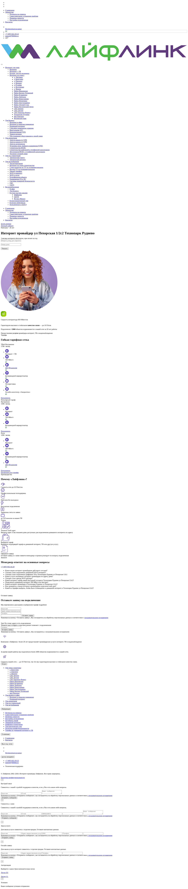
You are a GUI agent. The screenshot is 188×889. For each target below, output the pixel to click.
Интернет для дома (12, 67)
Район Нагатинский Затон (24, 107)
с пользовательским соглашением (99, 795)
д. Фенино (18, 83)
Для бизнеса (9, 120)
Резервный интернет (17, 126)
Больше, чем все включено (19, 73)
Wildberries (18, 195)
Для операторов (11, 138)
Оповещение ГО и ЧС (18, 179)
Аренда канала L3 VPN (18, 142)
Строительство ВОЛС (18, 148)
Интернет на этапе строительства (22, 165)
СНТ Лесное (18, 111)
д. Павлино (18, 81)
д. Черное (17, 89)
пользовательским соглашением (96, 618)
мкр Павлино (19, 116)
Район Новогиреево (21, 99)
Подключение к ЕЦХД (18, 205)
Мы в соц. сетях (7, 744)
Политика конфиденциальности (17, 728)
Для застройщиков (12, 161)
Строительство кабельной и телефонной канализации (30, 150)
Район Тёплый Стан (21, 105)
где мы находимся (8, 757)
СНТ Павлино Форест (22, 113)
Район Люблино (20, 97)
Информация (6, 709)
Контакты (9, 22)
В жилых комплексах (17, 203)
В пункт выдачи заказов (18, 193)
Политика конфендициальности (13, 778)
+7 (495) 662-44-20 (7, 567)
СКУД (12, 185)
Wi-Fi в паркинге (16, 173)
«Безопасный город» (17, 158)
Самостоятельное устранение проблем (24, 16)
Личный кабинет (7, 226)
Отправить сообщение (9, 798)
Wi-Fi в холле (14, 175)
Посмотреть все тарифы (10, 473)
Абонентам (9, 12)
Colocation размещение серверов (22, 128)
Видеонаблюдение (12, 187)
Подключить (5, 398)
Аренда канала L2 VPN (18, 140)
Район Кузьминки (20, 95)
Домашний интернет (13, 722)
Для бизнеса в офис (12, 695)
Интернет (13, 69)
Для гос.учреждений (12, 156)
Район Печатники (20, 101)
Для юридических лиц (13, 726)
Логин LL (4, 876)
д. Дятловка (18, 77)
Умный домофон (16, 171)
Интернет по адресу (17, 75)
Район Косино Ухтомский (23, 93)
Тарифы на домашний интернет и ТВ (19, 730)
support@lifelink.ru (12, 36)
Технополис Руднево (21, 114)
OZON (16, 197)
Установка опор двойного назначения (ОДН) (26, 146)
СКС (11, 183)
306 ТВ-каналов (11, 368)
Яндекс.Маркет (19, 199)
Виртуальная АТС (16, 130)
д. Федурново (19, 87)
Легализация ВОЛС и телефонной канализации (27, 152)
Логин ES (4, 873)
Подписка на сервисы (18, 14)
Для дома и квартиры (13, 668)
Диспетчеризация (16, 163)
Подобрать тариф (11, 721)
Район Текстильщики (22, 103)
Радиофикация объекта (18, 177)
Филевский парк (20, 118)
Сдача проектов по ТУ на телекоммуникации (26, 167)
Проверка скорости (17, 18)
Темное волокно (16, 134)
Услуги (4, 664)
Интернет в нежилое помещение (22, 124)
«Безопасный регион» (18, 160)
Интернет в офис (16, 122)
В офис (12, 189)
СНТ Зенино (18, 109)
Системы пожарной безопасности (22, 181)
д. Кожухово (18, 79)
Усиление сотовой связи (19, 154)
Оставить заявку (27, 615)
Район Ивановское (21, 91)
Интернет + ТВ (15, 71)
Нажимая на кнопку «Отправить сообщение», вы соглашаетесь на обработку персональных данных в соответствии (56, 795)
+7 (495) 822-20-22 (12, 34)
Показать (5, 248)
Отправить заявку (7, 838)
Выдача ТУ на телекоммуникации (22, 169)
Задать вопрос (6, 224)
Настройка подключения (19, 20)
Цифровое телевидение (14, 724)
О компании (9, 10)
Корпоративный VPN (18, 132)
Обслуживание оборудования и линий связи (26, 136)
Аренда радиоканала (17, 144)
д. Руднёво (18, 85)
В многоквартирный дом (19, 201)
